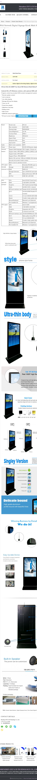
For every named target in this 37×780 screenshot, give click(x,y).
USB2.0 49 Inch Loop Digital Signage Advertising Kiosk (31, 758)
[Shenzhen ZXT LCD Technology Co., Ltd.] (9, 7)
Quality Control (22, 15)
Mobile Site (13, 778)
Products (8, 21)
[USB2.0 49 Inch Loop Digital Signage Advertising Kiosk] (31, 751)
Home (2, 21)
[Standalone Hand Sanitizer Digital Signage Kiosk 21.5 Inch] (18, 751)
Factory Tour (10, 15)
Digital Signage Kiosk (22, 710)
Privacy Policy (19, 778)
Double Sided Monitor (17, 21)
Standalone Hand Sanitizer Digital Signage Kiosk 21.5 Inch (18, 759)
